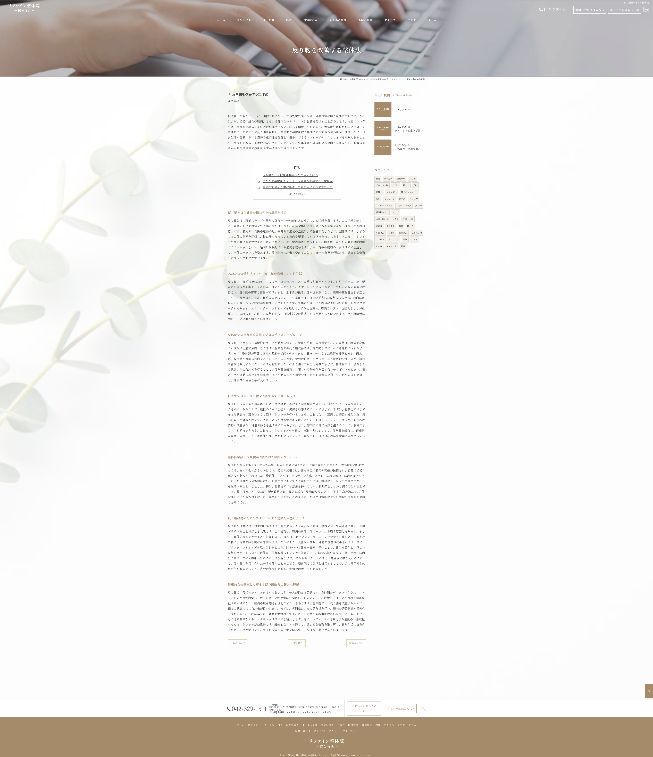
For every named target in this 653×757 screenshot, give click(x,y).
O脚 (415, 185)
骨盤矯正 (390, 225)
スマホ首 (413, 198)
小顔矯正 (380, 232)
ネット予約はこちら (623, 9)
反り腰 (412, 178)
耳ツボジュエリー (409, 192)
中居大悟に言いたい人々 (387, 219)
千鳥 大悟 (408, 219)
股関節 (402, 198)
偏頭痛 (391, 232)
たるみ (415, 239)
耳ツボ (395, 212)
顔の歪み (403, 232)
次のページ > (356, 643)
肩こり (406, 185)
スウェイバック (404, 205)
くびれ (395, 185)
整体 (401, 225)
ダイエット (391, 246)
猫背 (403, 246)
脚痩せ (379, 192)
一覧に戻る (297, 643)
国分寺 (410, 225)
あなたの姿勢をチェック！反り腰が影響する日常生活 (298, 181)
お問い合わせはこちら (589, 9)
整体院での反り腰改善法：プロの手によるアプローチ (298, 187)
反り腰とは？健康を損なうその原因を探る (290, 175)
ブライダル (391, 192)
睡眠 (405, 239)
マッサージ (389, 198)
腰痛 (378, 178)
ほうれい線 (417, 232)
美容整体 (388, 178)
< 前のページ (238, 643)
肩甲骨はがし (382, 212)
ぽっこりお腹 (382, 185)
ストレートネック (384, 205)
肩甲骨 (418, 205)
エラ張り (380, 239)
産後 (378, 198)
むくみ (379, 246)
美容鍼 (379, 225)
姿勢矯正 (401, 178)
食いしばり (393, 239)
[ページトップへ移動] (422, 708)
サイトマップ (350, 730)
